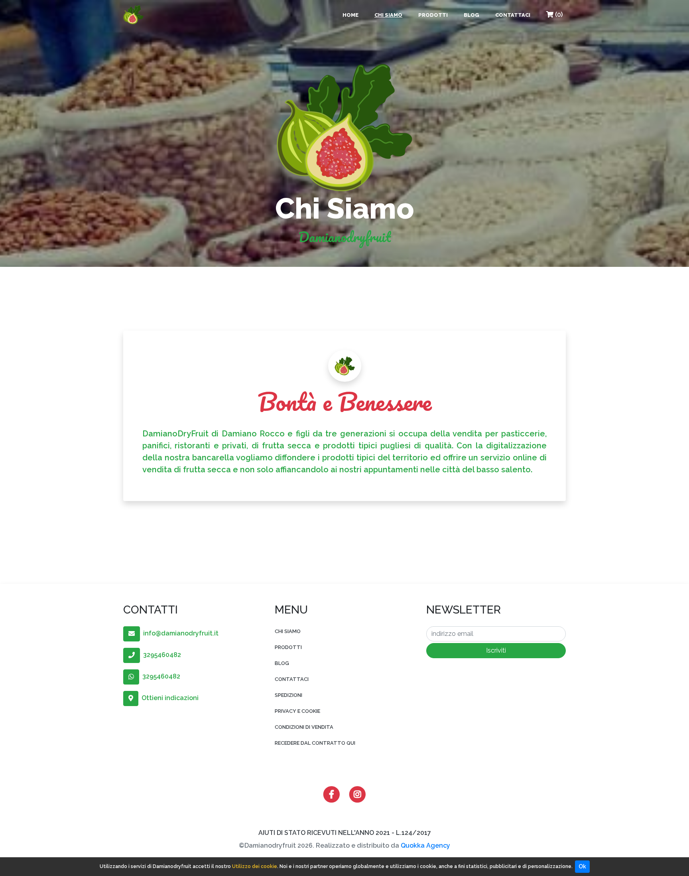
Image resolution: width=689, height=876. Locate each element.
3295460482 (160, 655)
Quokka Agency (425, 845)
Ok (582, 866)
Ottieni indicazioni (168, 698)
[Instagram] (357, 793)
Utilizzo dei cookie (254, 866)
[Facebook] (331, 793)
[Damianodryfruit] (133, 14)
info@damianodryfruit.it (179, 633)
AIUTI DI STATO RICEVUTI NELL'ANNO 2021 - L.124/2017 (344, 833)
